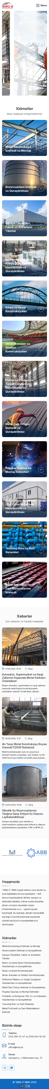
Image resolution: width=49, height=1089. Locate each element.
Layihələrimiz (24, 71)
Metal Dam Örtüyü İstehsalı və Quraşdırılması (17, 427)
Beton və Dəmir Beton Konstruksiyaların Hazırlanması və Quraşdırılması (21, 964)
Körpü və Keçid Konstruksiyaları (17, 970)
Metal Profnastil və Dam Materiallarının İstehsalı (18, 588)
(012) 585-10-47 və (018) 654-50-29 (26, 1036)
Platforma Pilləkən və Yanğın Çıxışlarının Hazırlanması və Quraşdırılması (21, 981)
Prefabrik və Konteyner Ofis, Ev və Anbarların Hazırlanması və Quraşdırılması (24, 998)
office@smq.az (15, 1047)
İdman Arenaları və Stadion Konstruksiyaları (23, 975)
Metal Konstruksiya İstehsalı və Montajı (21, 946)
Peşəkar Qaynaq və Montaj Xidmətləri (20, 991)
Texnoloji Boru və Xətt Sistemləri (18, 1004)
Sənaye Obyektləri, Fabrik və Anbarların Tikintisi (18, 227)
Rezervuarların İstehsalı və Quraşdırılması (22, 950)
